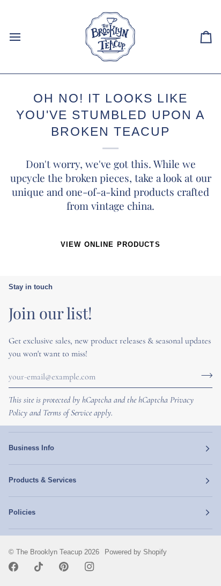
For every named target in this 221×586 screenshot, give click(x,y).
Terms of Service (67, 412)
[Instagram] (89, 567)
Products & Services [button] (42, 480)
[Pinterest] (64, 567)
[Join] (203, 375)
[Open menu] (25, 37)
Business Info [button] (31, 448)
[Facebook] (13, 567)
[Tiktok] (38, 567)
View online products (110, 244)
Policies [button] (22, 512)
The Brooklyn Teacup (49, 552)
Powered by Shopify (136, 552)
